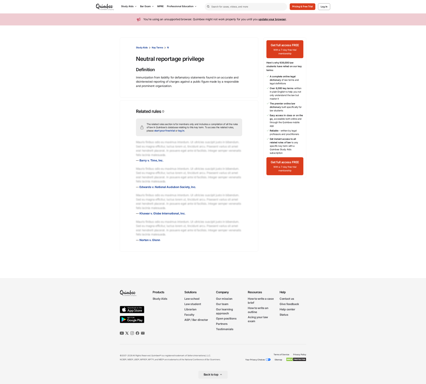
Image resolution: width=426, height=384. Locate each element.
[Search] (208, 6)
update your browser (272, 19)
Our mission (224, 299)
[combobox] (246, 6)
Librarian (190, 309)
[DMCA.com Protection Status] (296, 359)
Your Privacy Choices (255, 359)
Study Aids (127, 6)
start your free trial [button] (164, 130)
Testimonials (224, 329)
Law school (192, 299)
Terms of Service (281, 354)
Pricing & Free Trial (302, 6)
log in (181, 130)
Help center (287, 309)
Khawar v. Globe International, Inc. (162, 213)
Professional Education (180, 6)
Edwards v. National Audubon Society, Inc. (167, 187)
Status (284, 314)
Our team (222, 304)
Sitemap (278, 359)
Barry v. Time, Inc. (151, 160)
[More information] (163, 111)
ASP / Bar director (196, 320)
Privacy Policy (299, 354)
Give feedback (289, 304)
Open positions (226, 318)
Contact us (287, 299)
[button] (284, 49)
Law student (192, 304)
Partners (222, 323)
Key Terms (157, 47)
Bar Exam (145, 6)
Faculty (189, 314)
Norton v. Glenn (149, 240)
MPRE (160, 6)
